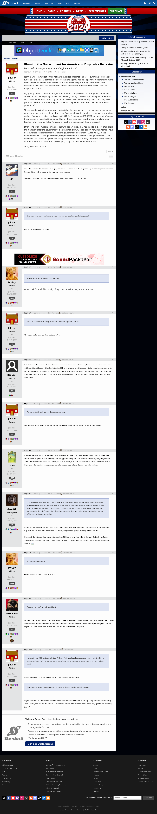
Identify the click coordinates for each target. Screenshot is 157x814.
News (59, 3)
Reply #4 (27, 313)
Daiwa (12, 465)
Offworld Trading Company (56, 785)
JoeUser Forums (59, 72)
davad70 (11, 508)
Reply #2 (27, 207)
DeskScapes (6, 778)
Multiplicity (6, 781)
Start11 (4, 771)
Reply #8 (27, 493)
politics (110, 151)
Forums (96, 791)
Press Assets (97, 781)
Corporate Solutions (9, 768)
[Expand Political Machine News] (122, 83)
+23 (12, 191)
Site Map (95, 810)
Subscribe (148, 798)
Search (22, 43)
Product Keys (143, 775)
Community (48, 3)
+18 (12, 93)
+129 (12, 298)
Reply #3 (27, 267)
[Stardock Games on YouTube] (134, 122)
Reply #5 (27, 360)
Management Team (100, 771)
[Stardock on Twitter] (125, 122)
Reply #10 (28, 598)
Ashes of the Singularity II (55, 765)
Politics (13, 58)
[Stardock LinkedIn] (141, 127)
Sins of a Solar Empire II (54, 775)
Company (97, 760)
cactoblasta (12, 613)
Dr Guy (12, 282)
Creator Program (99, 785)
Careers (96, 775)
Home (6, 58)
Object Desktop (7, 765)
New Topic (106, 38)
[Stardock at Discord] (132, 127)
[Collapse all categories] (152, 76)
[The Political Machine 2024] (78, 23)
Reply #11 (28, 649)
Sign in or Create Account (40, 743)
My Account (142, 768)
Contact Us (97, 788)
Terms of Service (76, 810)
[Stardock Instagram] (143, 122)
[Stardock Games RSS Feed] (145, 127)
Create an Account (144, 771)
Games (37, 3)
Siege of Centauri (52, 788)
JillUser (12, 77)
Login (30, 43)
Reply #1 (27, 164)
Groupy (4, 785)
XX (11, 178)
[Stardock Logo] (10, 3)
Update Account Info (145, 781)
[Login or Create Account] (145, 3)
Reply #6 (27, 403)
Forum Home (12, 43)
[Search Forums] (154, 3)
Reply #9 (27, 552)
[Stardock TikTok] (136, 127)
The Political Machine (54, 781)
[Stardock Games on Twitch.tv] (139, 122)
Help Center (142, 765)
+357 (12, 478)
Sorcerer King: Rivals (53, 791)
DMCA (87, 810)
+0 (12, 391)
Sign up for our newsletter (99, 798)
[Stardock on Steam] (147, 122)
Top (113, 163)
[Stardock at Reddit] (128, 127)
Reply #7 (27, 450)
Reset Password (143, 778)
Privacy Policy (64, 810)
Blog (67, 3)
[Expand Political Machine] (119, 76)
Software (26, 3)
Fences (4, 775)
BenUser (11, 374)
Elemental (50, 768)
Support (76, 3)
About (95, 765)
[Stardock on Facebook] (130, 122)
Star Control (50, 778)
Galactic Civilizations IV (54, 771)
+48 (12, 629)
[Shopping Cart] (149, 3)
